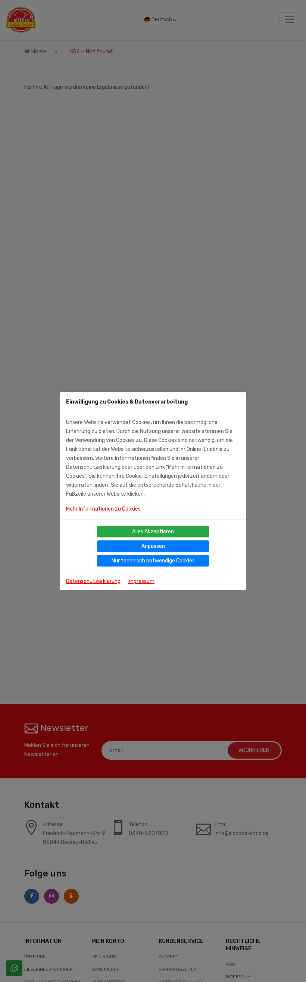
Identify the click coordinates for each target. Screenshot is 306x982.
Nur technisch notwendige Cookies (153, 561)
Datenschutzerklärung (93, 581)
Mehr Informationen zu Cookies (103, 509)
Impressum (141, 581)
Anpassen (153, 546)
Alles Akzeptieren (153, 531)
